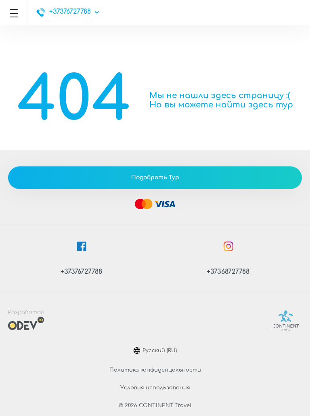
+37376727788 (70, 11)
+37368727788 (228, 271)
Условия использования (155, 388)
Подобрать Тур (155, 177)
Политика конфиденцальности (155, 370)
